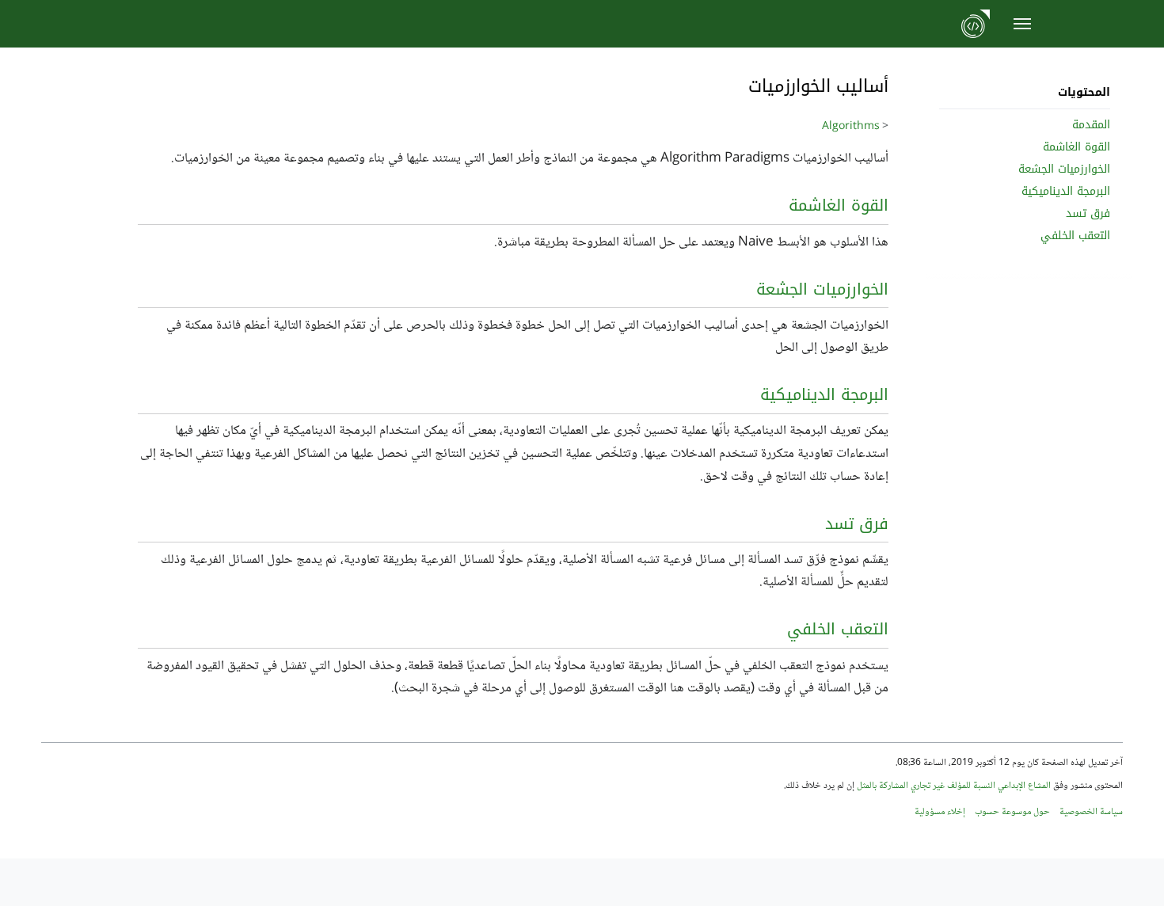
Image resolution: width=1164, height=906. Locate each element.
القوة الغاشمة (838, 205)
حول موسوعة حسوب (1012, 812)
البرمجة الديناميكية (824, 394)
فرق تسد (856, 523)
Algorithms (851, 126)
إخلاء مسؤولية (940, 812)
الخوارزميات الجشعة (822, 289)
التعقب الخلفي (837, 629)
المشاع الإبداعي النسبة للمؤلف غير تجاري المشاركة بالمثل (954, 786)
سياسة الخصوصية (1091, 812)
